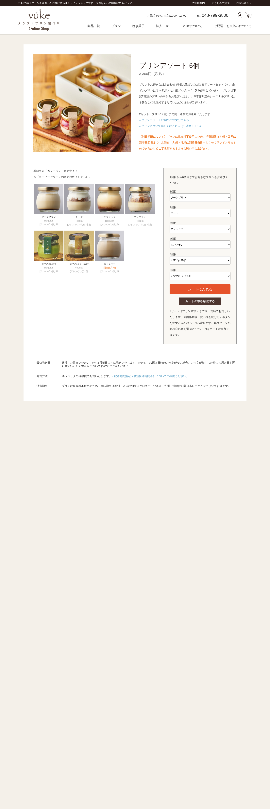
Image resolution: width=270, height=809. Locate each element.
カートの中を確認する (200, 301)
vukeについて (192, 26)
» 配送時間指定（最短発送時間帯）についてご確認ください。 (150, 376)
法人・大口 (164, 26)
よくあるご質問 (220, 3)
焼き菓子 (138, 26)
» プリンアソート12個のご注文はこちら (164, 120)
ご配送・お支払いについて (233, 26)
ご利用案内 (198, 3)
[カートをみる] (248, 17)
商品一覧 (93, 26)
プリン (116, 26)
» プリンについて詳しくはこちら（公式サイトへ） (170, 126)
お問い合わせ (244, 3)
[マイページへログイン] (240, 17)
